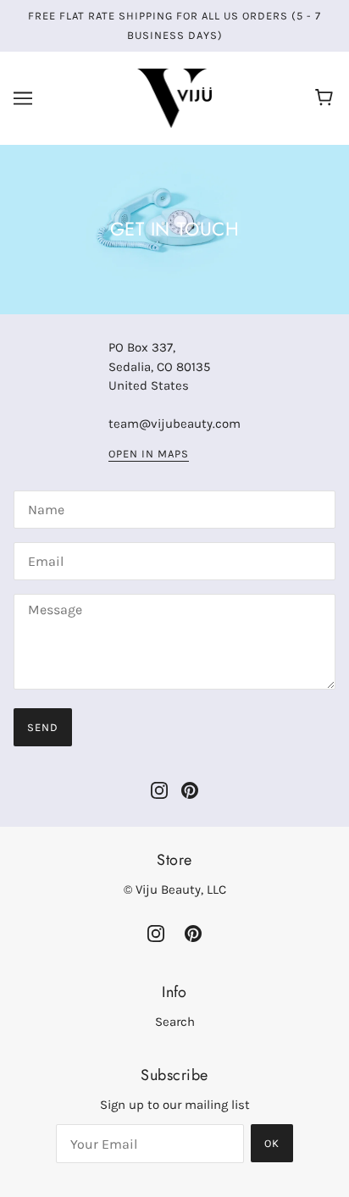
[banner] (175, 97)
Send (42, 727)
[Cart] (326, 98)
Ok (272, 1143)
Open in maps (148, 454)
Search (175, 1021)
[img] (159, 789)
